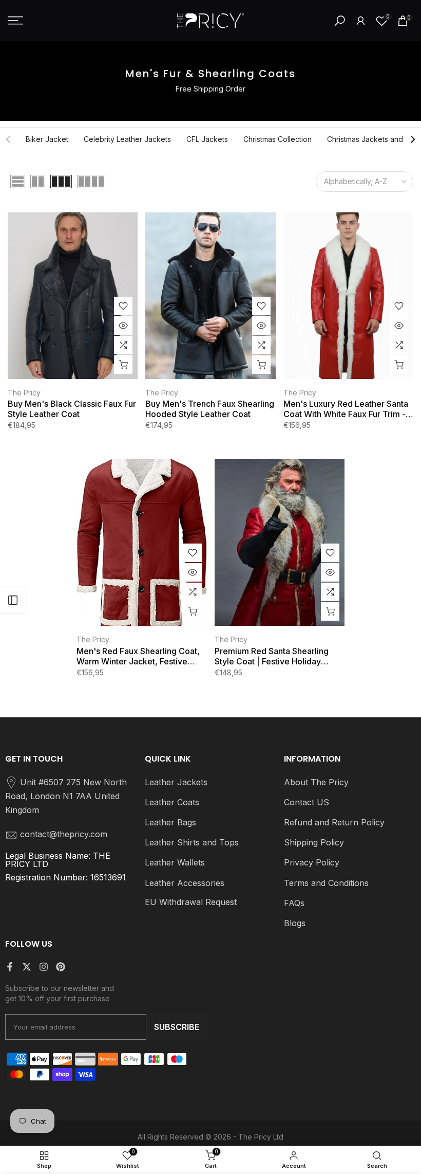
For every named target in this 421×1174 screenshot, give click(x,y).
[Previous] (8, 139)
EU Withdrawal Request (191, 902)
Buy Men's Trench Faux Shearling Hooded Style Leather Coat (209, 409)
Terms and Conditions (326, 883)
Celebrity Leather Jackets (127, 139)
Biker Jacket (47, 139)
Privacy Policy (311, 862)
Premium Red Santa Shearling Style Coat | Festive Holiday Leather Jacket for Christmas (272, 656)
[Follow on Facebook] (9, 967)
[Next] (412, 139)
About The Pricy (316, 782)
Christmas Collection (277, 139)
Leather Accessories (184, 883)
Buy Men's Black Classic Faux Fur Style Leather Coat (72, 409)
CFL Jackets (207, 139)
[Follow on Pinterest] (60, 967)
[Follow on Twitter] (26, 967)
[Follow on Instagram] (43, 967)
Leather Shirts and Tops (192, 842)
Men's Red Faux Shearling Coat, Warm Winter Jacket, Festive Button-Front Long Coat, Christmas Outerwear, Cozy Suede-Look (138, 656)
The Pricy (24, 392)
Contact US (306, 802)
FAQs (294, 903)
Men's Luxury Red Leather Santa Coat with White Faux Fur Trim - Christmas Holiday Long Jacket (345, 409)
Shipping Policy (314, 842)
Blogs (294, 923)
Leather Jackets (176, 782)
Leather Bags (170, 822)
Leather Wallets (175, 862)
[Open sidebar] (13, 600)
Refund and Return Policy (334, 822)
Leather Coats (172, 802)
